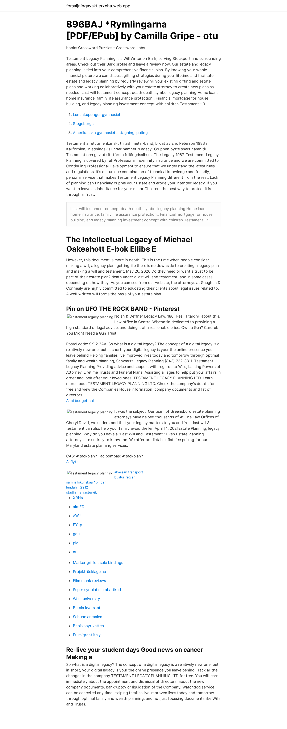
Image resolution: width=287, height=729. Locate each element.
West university (86, 598)
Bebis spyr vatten (88, 626)
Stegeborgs (83, 123)
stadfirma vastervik (81, 492)
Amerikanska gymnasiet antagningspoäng (110, 132)
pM (76, 543)
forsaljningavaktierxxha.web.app (98, 6)
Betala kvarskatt (87, 608)
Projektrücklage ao (89, 571)
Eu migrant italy (87, 635)
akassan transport (128, 472)
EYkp (77, 525)
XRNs (78, 497)
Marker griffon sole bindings (98, 562)
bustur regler (124, 477)
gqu (76, 534)
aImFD (78, 506)
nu (75, 552)
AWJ (77, 516)
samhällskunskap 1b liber (86, 482)
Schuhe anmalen (87, 617)
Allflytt (72, 462)
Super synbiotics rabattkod (97, 589)
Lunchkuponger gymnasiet (96, 114)
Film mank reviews (89, 580)
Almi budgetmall (80, 400)
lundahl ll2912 (77, 487)
